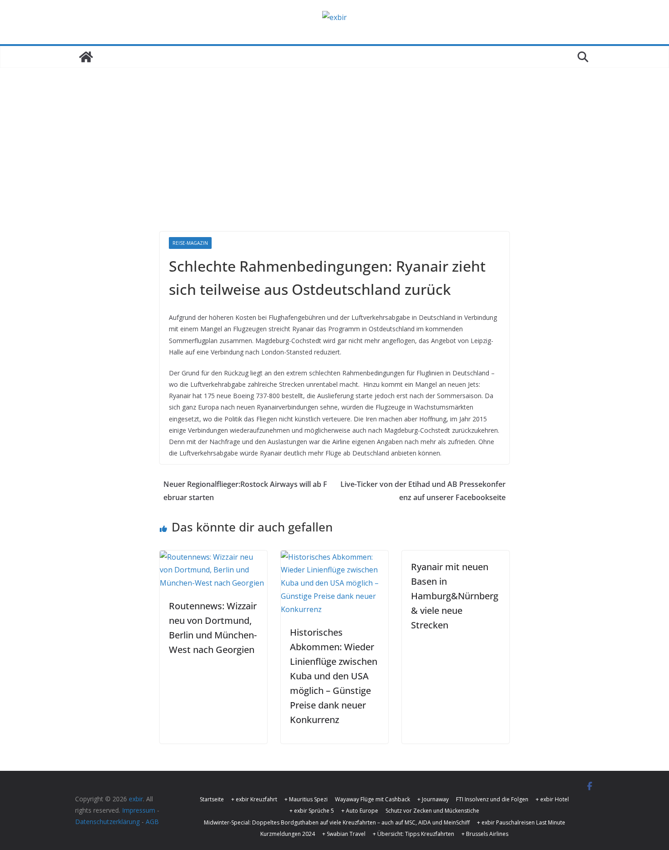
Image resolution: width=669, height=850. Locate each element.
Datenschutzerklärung (107, 821)
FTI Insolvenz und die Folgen (492, 799)
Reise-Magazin (190, 243)
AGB (152, 821)
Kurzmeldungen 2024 (287, 834)
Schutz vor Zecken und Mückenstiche (432, 811)
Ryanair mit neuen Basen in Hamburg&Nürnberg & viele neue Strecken (454, 596)
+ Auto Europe (359, 811)
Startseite (212, 799)
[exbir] (86, 57)
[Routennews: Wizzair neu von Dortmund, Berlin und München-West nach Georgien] (213, 557)
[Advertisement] (334, 163)
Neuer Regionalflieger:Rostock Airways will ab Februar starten (245, 490)
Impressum (138, 810)
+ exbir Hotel (552, 799)
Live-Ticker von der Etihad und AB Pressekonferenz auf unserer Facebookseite (423, 490)
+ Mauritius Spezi (306, 799)
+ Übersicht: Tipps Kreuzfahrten (413, 834)
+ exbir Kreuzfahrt (254, 799)
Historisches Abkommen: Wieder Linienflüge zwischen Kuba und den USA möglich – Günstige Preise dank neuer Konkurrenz (333, 676)
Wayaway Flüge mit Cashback (372, 799)
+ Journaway (433, 799)
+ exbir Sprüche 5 (311, 811)
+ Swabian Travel (343, 834)
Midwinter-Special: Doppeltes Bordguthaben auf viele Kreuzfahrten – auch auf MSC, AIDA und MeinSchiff (337, 822)
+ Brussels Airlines (484, 834)
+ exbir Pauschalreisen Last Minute (521, 822)
